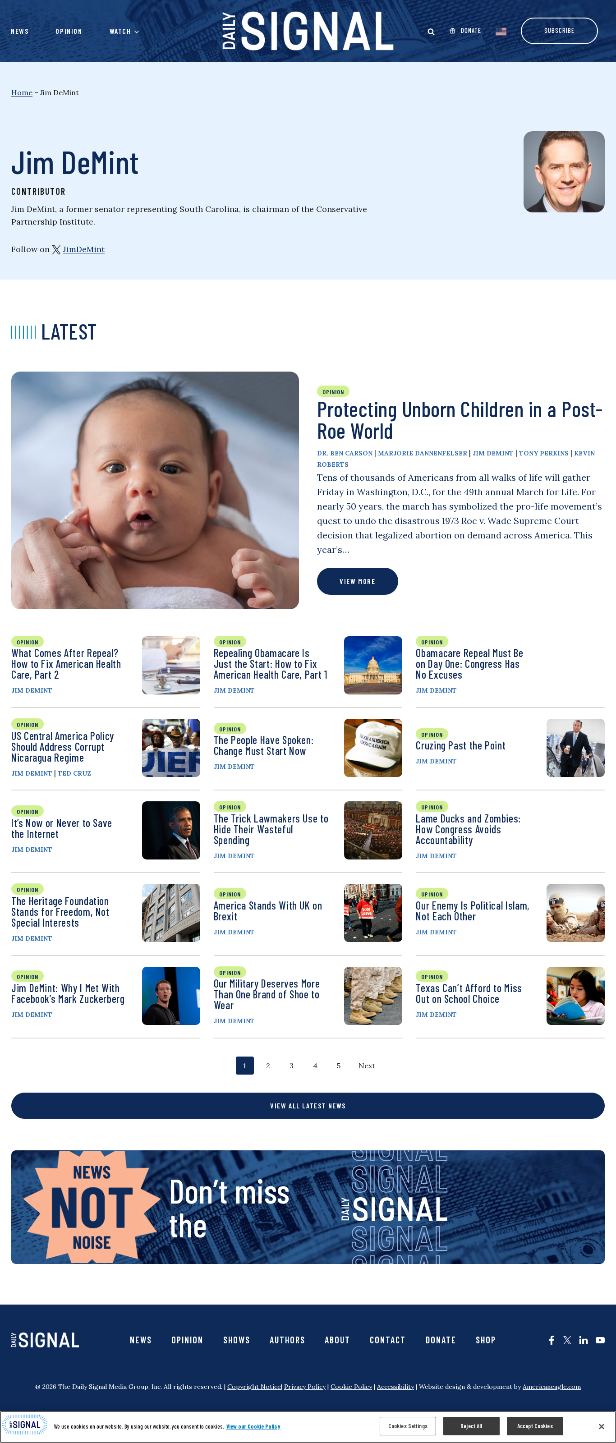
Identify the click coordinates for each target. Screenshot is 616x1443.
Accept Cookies (535, 1425)
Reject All (471, 1425)
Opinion (68, 31)
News (19, 31)
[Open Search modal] (431, 31)
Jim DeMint (493, 453)
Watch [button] (120, 31)
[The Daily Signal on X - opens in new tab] (567, 1340)
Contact (388, 1339)
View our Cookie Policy (253, 1426)
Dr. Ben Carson (344, 453)
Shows (236, 1339)
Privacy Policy (305, 1387)
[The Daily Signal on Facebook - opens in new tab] (551, 1340)
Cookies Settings (408, 1425)
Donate (441, 1339)
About (337, 1339)
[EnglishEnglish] (501, 30)
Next (367, 1065)
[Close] (601, 1426)
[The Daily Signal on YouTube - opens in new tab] (600, 1340)
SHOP (486, 1339)
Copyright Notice (254, 1387)
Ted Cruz (74, 773)
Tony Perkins (544, 453)
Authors (287, 1339)
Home (21, 92)
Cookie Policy (351, 1387)
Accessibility (395, 1387)
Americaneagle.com (552, 1387)
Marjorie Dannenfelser (422, 453)
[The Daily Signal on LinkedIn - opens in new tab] (583, 1340)
